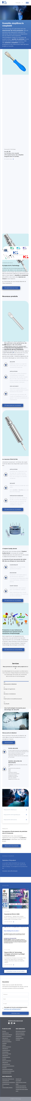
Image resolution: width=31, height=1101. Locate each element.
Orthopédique (5, 1051)
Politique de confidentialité (8, 1071)
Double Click (18, 1078)
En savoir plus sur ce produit (13, 405)
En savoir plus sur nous (11, 288)
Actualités (4, 1067)
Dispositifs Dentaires (10, 819)
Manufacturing (5, 1032)
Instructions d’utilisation (7, 1069)
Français (18, 2)
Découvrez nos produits (11, 845)
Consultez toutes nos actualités (15, 971)
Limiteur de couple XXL (21, 1085)
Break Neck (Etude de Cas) (8, 1078)
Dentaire (4, 1058)
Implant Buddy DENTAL (7, 1087)
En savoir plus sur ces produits (13, 649)
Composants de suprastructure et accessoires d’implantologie (8, 1082)
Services (4, 1031)
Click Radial (18, 1080)
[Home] (4, 2)
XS (2, 1085)
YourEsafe (4, 1043)
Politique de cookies (6, 1072)
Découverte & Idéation (7, 1034)
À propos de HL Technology (8, 1065)
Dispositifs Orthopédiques (12, 814)
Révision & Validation (6, 1041)
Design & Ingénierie (6, 1036)
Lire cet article (9, 742)
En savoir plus (8, 159)
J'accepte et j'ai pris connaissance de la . (15, 1008)
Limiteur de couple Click (21, 1087)
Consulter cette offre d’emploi (9, 871)
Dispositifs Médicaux (10, 809)
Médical (4, 1045)
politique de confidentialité (12, 1009)
